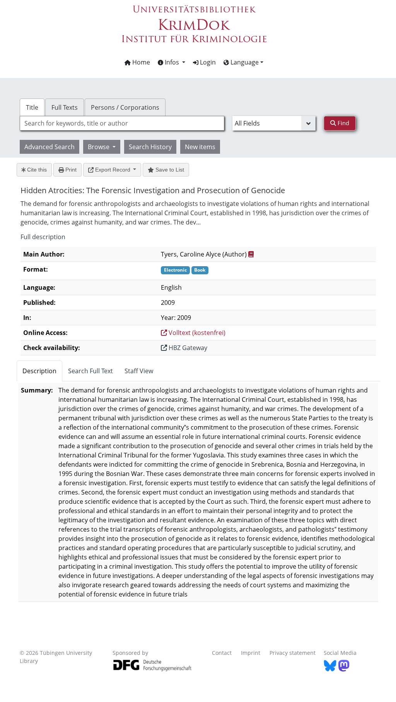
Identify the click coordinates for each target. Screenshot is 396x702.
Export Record (113, 170)
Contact (222, 652)
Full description (42, 237)
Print (70, 170)
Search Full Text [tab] (90, 371)
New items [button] (200, 147)
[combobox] (122, 123)
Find (342, 123)
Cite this (36, 170)
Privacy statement (293, 652)
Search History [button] (150, 147)
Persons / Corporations (125, 107)
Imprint (250, 652)
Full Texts (64, 107)
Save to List (169, 170)
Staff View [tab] (139, 371)
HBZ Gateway (187, 347)
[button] (171, 62)
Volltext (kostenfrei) (196, 332)
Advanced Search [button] (49, 147)
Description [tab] (39, 371)
